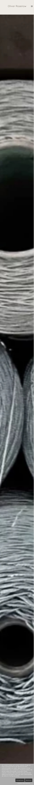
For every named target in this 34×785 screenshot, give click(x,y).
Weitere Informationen (24, 783)
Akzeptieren (20, 780)
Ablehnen (28, 780)
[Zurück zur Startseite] (17, 6)
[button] (32, 6)
